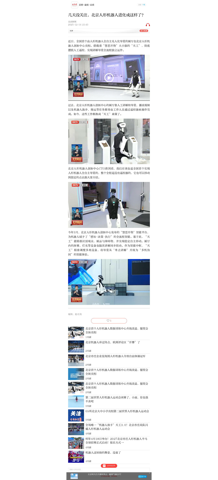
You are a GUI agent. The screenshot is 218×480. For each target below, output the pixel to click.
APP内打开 (111, 466)
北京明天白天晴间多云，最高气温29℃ (104, 474)
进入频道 (144, 31)
